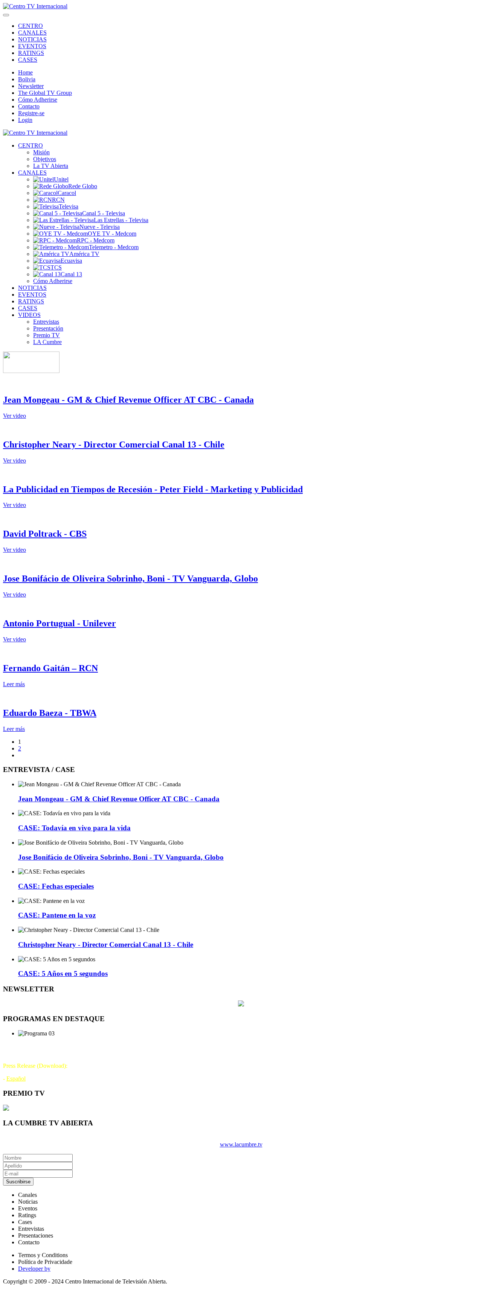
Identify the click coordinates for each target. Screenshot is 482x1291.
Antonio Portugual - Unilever (59, 623)
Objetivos (44, 159)
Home (25, 72)
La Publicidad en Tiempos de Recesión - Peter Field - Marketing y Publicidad (153, 489)
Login (25, 120)
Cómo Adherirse (37, 99)
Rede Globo (82, 186)
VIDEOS (29, 315)
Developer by (34, 1268)
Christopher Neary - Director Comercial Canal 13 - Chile (113, 444)
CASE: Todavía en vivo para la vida (74, 828)
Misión (41, 152)
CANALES (32, 32)
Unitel (61, 179)
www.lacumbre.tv (241, 1144)
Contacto (29, 106)
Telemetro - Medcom (114, 247)
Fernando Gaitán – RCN (50, 668)
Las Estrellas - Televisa (121, 220)
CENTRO (30, 26)
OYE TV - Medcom (112, 233)
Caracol (67, 193)
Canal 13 (71, 274)
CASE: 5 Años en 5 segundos (63, 973)
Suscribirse (18, 1181)
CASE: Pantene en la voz (57, 915)
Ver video (14, 416)
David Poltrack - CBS (45, 534)
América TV (84, 254)
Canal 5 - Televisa (103, 213)
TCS (56, 267)
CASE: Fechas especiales (56, 886)
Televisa (68, 206)
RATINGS (31, 53)
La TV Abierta (50, 166)
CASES (27, 59)
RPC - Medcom (95, 240)
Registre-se (31, 113)
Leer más (14, 684)
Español (16, 1078)
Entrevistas (46, 321)
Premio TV (46, 335)
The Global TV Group (45, 93)
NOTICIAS (32, 39)
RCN (58, 199)
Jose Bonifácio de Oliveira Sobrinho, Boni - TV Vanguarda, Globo (130, 578)
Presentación (48, 328)
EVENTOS (32, 46)
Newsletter (31, 86)
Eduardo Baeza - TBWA (49, 713)
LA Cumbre (47, 342)
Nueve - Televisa (99, 227)
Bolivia (26, 79)
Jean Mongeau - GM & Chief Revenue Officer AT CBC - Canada (128, 400)
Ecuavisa (71, 260)
